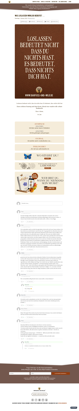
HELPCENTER (14, 403)
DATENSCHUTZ (45, 403)
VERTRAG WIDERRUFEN (62, 403)
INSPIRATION (54, 1)
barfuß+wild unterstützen (39, 394)
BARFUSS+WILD (36, 1)
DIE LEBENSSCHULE (63, 1)
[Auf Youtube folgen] (39, 400)
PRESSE (23, 403)
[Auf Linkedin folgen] (46, 400)
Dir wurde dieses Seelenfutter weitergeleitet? (39, 5)
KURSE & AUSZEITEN (45, 1)
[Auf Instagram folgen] (32, 400)
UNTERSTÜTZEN (34, 403)
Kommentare (31, 18)
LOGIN (70, 1)
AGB (56, 403)
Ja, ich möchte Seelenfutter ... (61, 373)
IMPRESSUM (39, 403)
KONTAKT (20, 403)
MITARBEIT (28, 403)
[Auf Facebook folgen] (36, 400)
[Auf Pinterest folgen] (43, 400)
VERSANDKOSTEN (52, 403)
